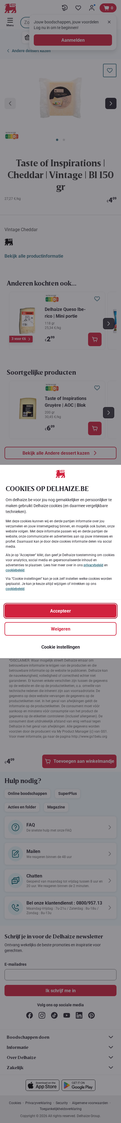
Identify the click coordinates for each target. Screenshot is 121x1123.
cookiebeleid (15, 570)
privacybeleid (93, 565)
